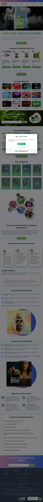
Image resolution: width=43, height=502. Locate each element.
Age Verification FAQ (21, 147)
